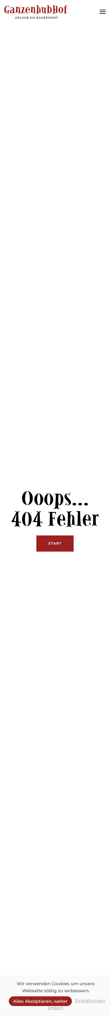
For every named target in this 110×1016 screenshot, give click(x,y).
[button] (103, 11)
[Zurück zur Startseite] (35, 11)
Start (55, 543)
